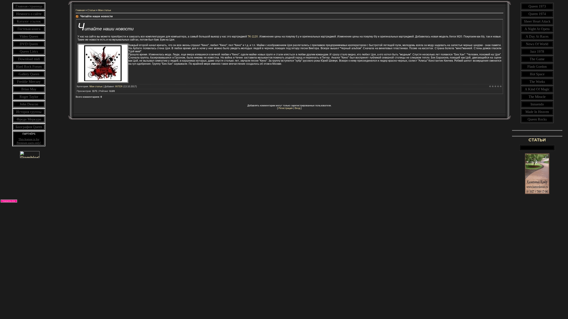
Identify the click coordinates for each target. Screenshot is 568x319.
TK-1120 (253, 36)
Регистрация (285, 108)
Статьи (91, 10)
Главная (80, 10)
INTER (118, 86)
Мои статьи (104, 10)
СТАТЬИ (537, 140)
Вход (297, 108)
